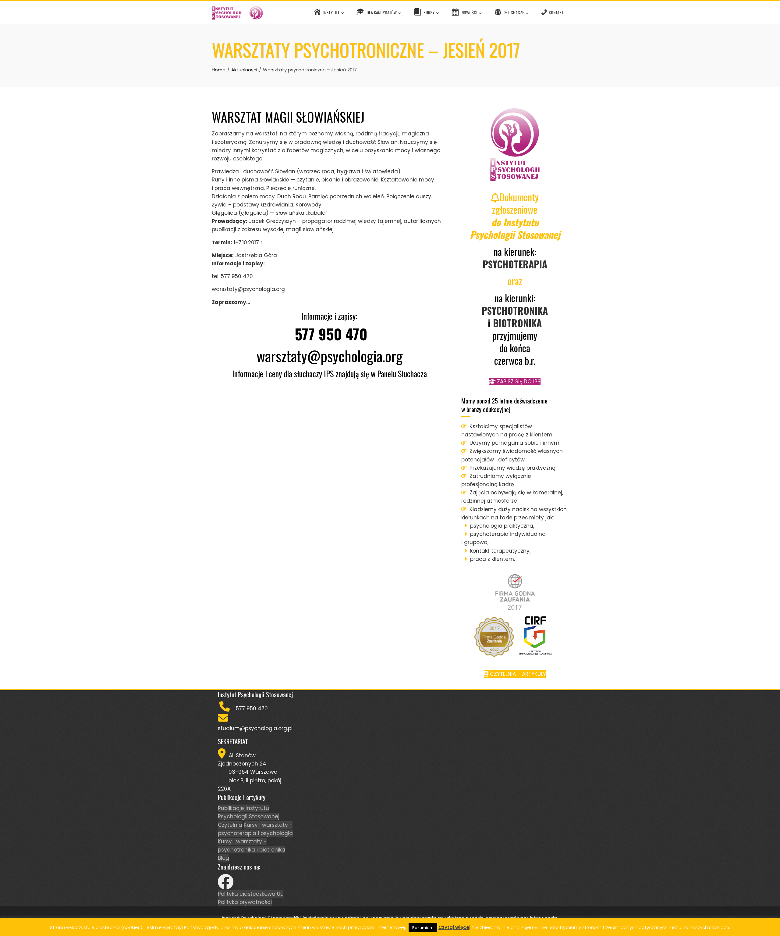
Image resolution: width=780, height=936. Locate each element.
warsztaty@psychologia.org (329, 356)
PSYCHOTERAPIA (515, 264)
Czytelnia (230, 825)
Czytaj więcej (454, 927)
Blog (223, 858)
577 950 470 (331, 334)
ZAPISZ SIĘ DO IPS (518, 381)
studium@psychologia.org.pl (255, 728)
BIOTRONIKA (517, 323)
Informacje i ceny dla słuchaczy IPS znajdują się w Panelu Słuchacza (329, 374)
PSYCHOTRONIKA (515, 310)
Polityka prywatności (245, 902)
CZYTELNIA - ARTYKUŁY (517, 674)
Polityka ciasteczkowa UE (250, 894)
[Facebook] (225, 885)
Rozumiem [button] (423, 928)
